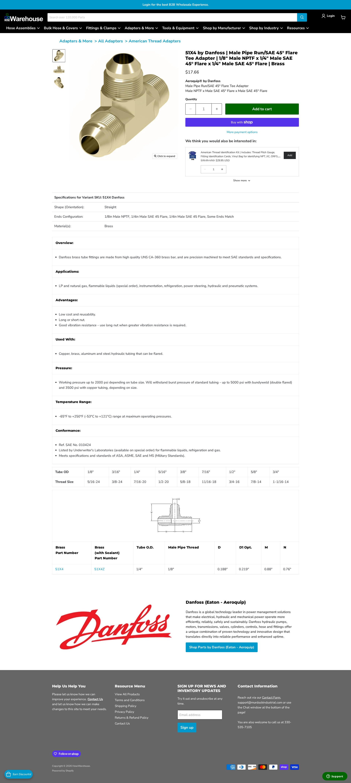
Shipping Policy (125, 706)
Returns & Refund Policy (131, 718)
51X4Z (99, 569)
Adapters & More (75, 41)
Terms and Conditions (130, 700)
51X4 (59, 569)
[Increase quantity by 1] (217, 109)
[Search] (302, 17)
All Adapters (110, 41)
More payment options (242, 132)
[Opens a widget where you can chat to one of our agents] (334, 776)
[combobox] (172, 17)
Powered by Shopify (63, 770)
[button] (329, 16)
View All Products (127, 694)
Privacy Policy (124, 712)
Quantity (191, 99)
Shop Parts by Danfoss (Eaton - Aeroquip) (221, 647)
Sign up (186, 727)
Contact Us (122, 723)
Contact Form (271, 697)
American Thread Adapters (155, 41)
